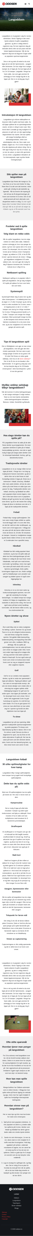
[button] (25, 3)
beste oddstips (25, 359)
